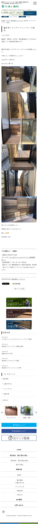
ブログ (8, 20)
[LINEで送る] (16, 283)
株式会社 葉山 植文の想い (19, 455)
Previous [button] (2, 412)
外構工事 (6, 394)
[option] (11, 412)
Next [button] (36, 412)
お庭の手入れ (8, 384)
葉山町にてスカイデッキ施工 (10, 359)
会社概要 (19, 499)
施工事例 (13, 20)
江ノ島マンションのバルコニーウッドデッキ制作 (17, 338)
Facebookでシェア (19, 431)
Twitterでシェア (20, 425)
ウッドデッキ (19, 20)
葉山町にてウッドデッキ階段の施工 (13, 345)
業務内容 (19, 469)
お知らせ (5, 400)
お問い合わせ (19, 505)
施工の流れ (19, 464)
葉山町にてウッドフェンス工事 (11, 367)
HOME (3, 20)
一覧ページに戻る (19, 288)
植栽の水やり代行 (7, 352)
